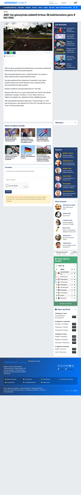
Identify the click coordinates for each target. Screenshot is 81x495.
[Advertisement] (65, 94)
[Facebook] (58, 366)
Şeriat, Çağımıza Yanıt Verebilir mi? (69, 246)
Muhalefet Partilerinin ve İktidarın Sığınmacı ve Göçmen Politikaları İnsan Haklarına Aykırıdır (69, 186)
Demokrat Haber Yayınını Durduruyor (68, 156)
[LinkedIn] (67, 366)
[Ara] (74, 7)
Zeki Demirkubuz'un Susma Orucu (69, 179)
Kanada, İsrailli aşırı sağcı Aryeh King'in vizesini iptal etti (10, 139)
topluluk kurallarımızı (19, 197)
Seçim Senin (66, 215)
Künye (5, 388)
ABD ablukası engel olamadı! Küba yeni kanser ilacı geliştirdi (43, 139)
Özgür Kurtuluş (68, 161)
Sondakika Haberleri (10, 7)
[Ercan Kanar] (58, 185)
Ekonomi (52, 7)
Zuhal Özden (67, 176)
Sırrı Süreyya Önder (69, 205)
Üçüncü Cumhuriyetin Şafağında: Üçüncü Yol (69, 230)
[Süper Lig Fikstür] (75, 309)
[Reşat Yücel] (58, 230)
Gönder (8, 191)
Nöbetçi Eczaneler (11, 379)
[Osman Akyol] (58, 245)
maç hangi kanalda (8, 391)
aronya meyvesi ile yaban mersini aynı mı (14, 390)
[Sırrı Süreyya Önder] (58, 207)
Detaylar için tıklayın (66, 303)
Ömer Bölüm (67, 213)
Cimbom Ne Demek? (25, 388)
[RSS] (72, 366)
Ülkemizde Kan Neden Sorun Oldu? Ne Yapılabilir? (69, 194)
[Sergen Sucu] (58, 237)
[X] (61, 366)
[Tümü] (75, 122)
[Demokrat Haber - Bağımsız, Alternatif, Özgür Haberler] (15, 2)
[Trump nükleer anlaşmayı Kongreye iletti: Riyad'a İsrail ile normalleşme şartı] (28, 132)
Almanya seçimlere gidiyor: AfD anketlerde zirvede (28, 156)
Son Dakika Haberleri (30, 382)
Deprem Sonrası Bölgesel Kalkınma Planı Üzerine (68, 171)
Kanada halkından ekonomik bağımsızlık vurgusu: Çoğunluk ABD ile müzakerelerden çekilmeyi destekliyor (44, 158)
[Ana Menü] (76, 7)
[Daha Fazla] (14, 52)
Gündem (28, 7)
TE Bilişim (75, 390)
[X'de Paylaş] (8, 52)
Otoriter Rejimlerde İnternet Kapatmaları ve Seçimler (69, 164)
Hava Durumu (28, 379)
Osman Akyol (67, 243)
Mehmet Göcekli (68, 153)
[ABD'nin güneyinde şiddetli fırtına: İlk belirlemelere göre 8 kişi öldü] (28, 36)
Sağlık (46, 7)
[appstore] (61, 369)
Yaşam (40, 7)
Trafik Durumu (46, 379)
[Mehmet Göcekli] (58, 155)
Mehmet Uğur (67, 168)
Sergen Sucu (67, 235)
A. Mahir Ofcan (67, 220)
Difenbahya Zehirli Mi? (37, 388)
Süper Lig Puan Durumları (64, 7)
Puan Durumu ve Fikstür (67, 379)
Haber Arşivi (46, 382)
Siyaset (34, 7)
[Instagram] (64, 366)
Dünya (6, 12)
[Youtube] (70, 366)
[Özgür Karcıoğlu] (58, 193)
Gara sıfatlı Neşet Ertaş (68, 208)
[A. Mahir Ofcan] (58, 222)
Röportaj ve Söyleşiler (13, 388)
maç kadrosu (42, 390)
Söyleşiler (21, 7)
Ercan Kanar (67, 183)
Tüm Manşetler (10, 382)
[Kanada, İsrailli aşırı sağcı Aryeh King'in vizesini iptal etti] (12, 132)
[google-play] (69, 369)
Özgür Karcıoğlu (68, 191)
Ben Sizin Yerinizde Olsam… (68, 238)
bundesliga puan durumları (31, 390)
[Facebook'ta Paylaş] (5, 52)
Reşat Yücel (66, 228)
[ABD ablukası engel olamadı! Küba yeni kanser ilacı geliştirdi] (44, 132)
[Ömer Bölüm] (58, 214)
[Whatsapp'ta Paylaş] (11, 52)
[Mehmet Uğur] (58, 170)
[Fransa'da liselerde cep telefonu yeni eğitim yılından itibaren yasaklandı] (12, 149)
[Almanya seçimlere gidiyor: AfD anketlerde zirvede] (28, 149)
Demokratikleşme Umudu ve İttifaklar (68, 223)
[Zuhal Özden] (58, 178)
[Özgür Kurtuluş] (58, 163)
